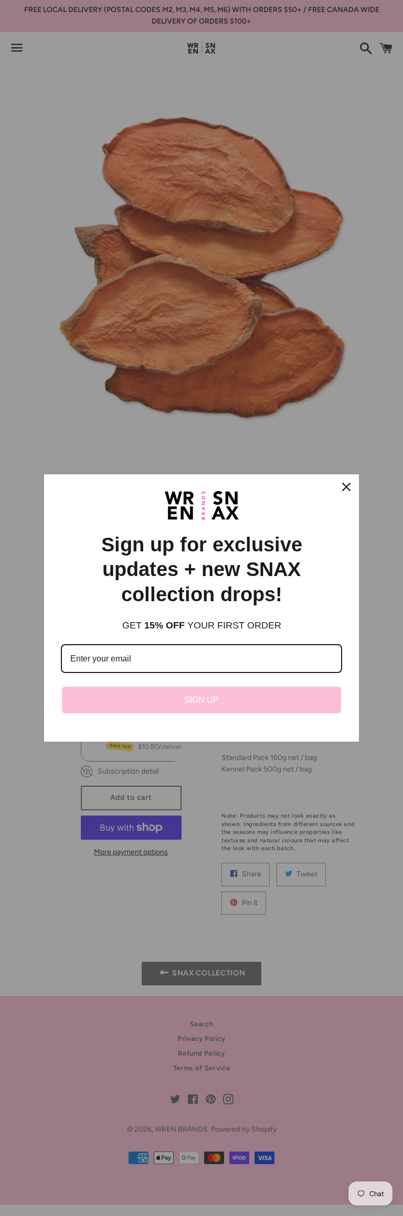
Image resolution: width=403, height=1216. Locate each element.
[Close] (346, 487)
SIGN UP (201, 700)
